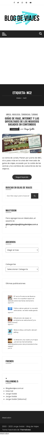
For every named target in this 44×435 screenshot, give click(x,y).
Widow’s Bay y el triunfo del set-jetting (25, 331)
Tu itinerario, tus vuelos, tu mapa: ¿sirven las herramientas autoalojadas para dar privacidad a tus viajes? (23, 343)
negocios (16, 114)
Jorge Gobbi (29, 129)
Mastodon (6, 417)
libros (8, 114)
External (9, 391)
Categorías (11, 264)
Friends (10, 361)
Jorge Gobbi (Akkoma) (16, 399)
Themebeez (25, 429)
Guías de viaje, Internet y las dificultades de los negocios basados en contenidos (22, 121)
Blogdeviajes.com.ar (15, 388)
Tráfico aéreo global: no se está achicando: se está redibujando (26, 309)
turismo (34, 114)
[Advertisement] (22, 61)
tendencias (25, 114)
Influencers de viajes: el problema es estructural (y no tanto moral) (22, 320)
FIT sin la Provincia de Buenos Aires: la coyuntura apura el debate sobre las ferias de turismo (21, 298)
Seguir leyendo (22, 177)
